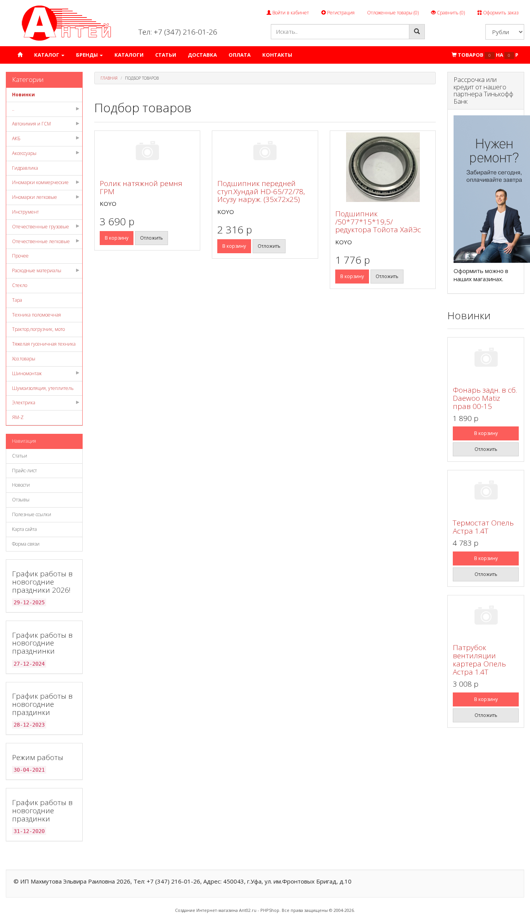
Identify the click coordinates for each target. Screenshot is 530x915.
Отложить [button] (151, 238)
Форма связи (26, 544)
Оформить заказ (500, 12)
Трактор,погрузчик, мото (38, 329)
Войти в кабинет (290, 12)
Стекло (19, 285)
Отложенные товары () (393, 12)
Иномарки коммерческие (40, 182)
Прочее (20, 255)
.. (13, 109)
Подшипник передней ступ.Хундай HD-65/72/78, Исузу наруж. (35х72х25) (261, 191)
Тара (17, 300)
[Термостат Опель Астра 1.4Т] (485, 491)
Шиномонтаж (27, 373)
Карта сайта (24, 529)
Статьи (165, 54)
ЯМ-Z (18, 417)
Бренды (87, 54)
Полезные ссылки (31, 514)
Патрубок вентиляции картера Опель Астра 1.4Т (479, 659)
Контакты (277, 54)
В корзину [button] (116, 238)
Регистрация (340, 12)
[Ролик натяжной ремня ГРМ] (147, 152)
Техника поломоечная (36, 314)
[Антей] (66, 22)
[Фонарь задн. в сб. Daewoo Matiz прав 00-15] (485, 358)
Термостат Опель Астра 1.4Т (483, 527)
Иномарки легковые (34, 197)
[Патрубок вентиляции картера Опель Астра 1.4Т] (485, 616)
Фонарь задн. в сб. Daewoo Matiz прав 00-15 (485, 398)
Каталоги (129, 54)
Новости (21, 485)
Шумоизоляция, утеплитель (43, 388)
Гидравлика (25, 168)
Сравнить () (450, 12)
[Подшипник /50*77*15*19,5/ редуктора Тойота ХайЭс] (383, 167)
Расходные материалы (36, 270)
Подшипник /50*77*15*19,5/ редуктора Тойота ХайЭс (378, 222)
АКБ (16, 138)
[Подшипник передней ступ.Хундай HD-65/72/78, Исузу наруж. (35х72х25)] (265, 152)
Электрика (23, 402)
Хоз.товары (23, 358)
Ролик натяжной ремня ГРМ (141, 187)
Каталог (47, 54)
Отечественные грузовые (40, 226)
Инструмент (25, 212)
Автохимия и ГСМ (31, 123)
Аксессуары (24, 153)
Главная (109, 78)
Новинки (23, 94)
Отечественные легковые (41, 241)
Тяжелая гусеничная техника (44, 344)
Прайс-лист (24, 470)
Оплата (240, 54)
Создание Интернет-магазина (206, 910)
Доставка (202, 54)
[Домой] (20, 55)
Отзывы (20, 499)
